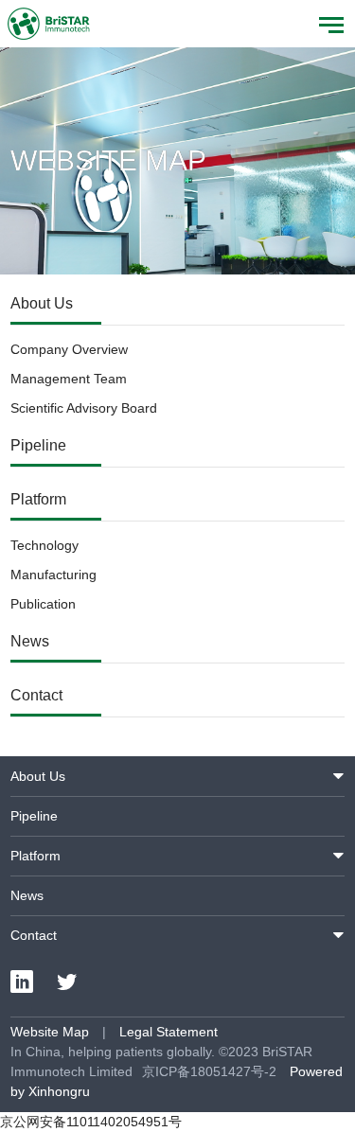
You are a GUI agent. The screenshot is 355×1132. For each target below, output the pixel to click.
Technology (44, 545)
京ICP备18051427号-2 (209, 1071)
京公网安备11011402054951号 (91, 1121)
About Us (41, 303)
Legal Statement (168, 1031)
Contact (36, 695)
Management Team (68, 378)
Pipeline (38, 445)
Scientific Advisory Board (83, 408)
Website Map (49, 1031)
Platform (38, 499)
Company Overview (69, 349)
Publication (43, 603)
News (29, 641)
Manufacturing (53, 574)
